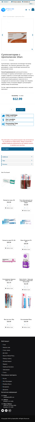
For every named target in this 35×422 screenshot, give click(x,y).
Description (5, 149)
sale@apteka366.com (8, 397)
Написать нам (6, 347)
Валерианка (6, 386)
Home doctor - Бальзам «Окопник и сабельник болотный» (26, 280)
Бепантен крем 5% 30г (9, 240)
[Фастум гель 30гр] (9, 305)
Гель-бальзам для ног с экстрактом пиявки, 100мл (26, 201)
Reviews (4, 164)
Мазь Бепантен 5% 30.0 (26, 241)
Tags (3, 160)
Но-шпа (5, 378)
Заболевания (6, 369)
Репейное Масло (7, 384)
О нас (4, 344)
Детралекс (5, 389)
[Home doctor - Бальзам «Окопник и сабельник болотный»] (26, 265)
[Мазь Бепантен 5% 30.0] (26, 226)
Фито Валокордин (7, 381)
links (30, 3)
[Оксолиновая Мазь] (26, 305)
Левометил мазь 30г (9, 200)
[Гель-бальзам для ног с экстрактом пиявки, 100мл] (26, 186)
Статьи (4, 372)
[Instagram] (6, 410)
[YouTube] (2, 410)
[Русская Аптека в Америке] (7, 10)
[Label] (9, 186)
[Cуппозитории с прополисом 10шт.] (32, 49)
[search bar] (29, 9)
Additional (5, 157)
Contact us (27, 1)
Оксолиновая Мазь (26, 319)
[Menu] (26, 10)
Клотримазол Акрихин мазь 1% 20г (9, 279)
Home (4, 16)
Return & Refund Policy (8, 355)
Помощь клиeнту (7, 358)
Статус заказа (17, 1)
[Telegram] (9, 410)
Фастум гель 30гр (9, 319)
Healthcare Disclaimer (8, 367)
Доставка (5, 353)
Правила (5, 364)
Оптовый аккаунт (7, 361)
